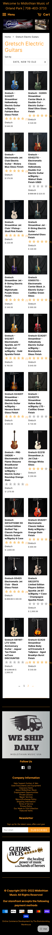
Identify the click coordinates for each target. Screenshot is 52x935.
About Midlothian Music (26, 790)
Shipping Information (26, 801)
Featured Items (26, 810)
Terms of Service (26, 803)
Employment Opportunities (26, 792)
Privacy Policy (26, 806)
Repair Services (26, 796)
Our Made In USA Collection (26, 808)
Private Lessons (26, 794)
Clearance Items (26, 787)
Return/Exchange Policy (26, 799)
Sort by (8, 56)
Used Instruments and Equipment (26, 785)
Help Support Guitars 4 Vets (26, 783)
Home (8, 37)
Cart (46, 14)
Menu (11, 14)
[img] (14, 119)
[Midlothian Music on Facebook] (23, 768)
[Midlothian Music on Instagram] (29, 768)
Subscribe (39, 830)
